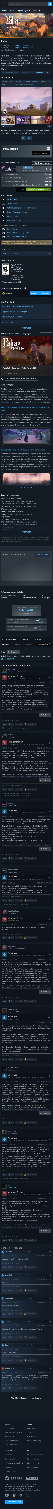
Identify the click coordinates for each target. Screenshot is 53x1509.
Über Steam (9, 1428)
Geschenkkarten (11, 1445)
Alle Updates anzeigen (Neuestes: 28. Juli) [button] (21, 379)
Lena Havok (12, 946)
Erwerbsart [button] (25, 639)
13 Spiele (10, 949)
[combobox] (28, 4)
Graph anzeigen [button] (42, 644)
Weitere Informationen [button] (40, 293)
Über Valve (31, 1428)
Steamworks (9, 1436)
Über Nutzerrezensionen (29, 597)
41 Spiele (10, 1012)
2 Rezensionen (12, 872)
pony (9, 1185)
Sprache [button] (38, 639)
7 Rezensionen (21, 672)
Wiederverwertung (34, 1440)
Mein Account (32, 1467)
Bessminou (12, 1131)
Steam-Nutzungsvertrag (14, 1432)
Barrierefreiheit (10, 1459)
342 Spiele (11, 672)
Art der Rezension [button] (9, 639)
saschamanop (13, 870)
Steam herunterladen (35, 1455)
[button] (8, 10)
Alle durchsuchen (42, 163)
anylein (10, 803)
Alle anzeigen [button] (46, 334)
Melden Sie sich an (8, 131)
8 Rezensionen (12, 806)
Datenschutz (9, 1455)
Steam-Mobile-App (14, 1502)
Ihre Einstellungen (45, 597)
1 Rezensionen (12, 737)
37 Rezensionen (21, 1012)
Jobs (29, 1432)
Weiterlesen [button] (45, 715)
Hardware (31, 1436)
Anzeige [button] (29, 644)
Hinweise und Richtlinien (14, 1463)
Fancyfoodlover (13, 911)
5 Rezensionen (12, 1188)
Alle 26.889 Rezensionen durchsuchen (26, 1398)
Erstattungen (10, 1471)
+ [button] (47, 72)
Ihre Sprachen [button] (12, 652)
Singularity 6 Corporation (24, 45)
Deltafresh (11, 669)
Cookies (8, 1467)
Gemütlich (39, 72)
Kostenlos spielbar (10, 72)
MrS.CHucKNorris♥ (15, 1068)
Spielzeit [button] (18, 644)
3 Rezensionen (20, 949)
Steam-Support (33, 1463)
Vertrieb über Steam (12, 1440)
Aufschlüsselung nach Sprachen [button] (8, 597)
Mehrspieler (26, 72)
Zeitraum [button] (5, 644)
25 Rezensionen (12, 1133)
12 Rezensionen (12, 1070)
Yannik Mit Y (12, 1009)
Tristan (10, 735)
